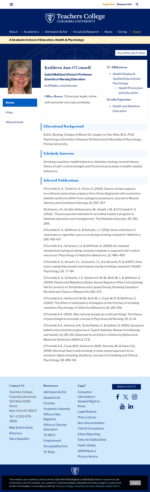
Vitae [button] (9, 112)
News (108, 32)
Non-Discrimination (91, 423)
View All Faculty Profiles (131, 52)
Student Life (52, 397)
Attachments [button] (14, 122)
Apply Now (109, 4)
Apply (137, 32)
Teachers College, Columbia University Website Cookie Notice (88, 486)
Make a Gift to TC (128, 386)
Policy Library (87, 417)
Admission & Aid (56, 32)
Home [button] (10, 102)
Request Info (124, 4)
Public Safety (87, 445)
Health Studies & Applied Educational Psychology (126, 78)
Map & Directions (21, 427)
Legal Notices (87, 411)
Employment (52, 440)
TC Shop (49, 452)
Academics (31, 32)
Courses (49, 403)
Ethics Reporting (89, 434)
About (13, 32)
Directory (15, 433)
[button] (11, 4)
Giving (122, 32)
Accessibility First (56, 446)
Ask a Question (19, 438)
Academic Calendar (57, 409)
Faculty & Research (86, 32)
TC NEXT (50, 435)
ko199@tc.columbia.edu (60, 85)
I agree (135, 482)
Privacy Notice (88, 456)
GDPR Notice (87, 451)
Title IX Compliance (91, 428)
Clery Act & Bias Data (92, 439)
